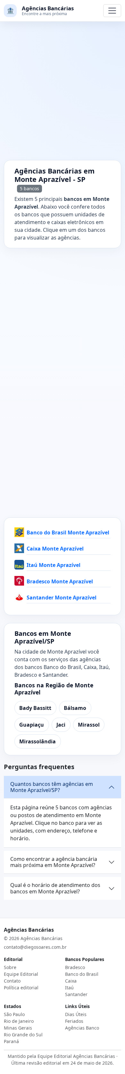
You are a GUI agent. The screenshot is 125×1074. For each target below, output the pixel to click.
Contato (12, 981)
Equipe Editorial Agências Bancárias (76, 1056)
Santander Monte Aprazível (61, 597)
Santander (76, 994)
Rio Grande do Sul (23, 1035)
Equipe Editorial (21, 974)
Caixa (71, 981)
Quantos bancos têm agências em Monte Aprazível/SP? (51, 787)
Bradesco (75, 967)
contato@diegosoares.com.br (35, 947)
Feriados (74, 1021)
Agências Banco (82, 1028)
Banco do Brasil (81, 974)
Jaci (60, 724)
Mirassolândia (37, 741)
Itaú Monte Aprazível (53, 565)
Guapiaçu (31, 724)
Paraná (11, 1041)
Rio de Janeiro (19, 1021)
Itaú (69, 987)
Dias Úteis (76, 1014)
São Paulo (14, 1014)
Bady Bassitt (35, 707)
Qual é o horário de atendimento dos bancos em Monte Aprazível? (55, 888)
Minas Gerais (18, 1028)
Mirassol (89, 724)
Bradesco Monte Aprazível (60, 581)
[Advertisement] (62, 94)
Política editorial (21, 987)
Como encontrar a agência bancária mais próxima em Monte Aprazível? (53, 862)
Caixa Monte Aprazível (55, 548)
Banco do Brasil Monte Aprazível (68, 532)
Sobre (10, 967)
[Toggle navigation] (112, 10)
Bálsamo (75, 707)
